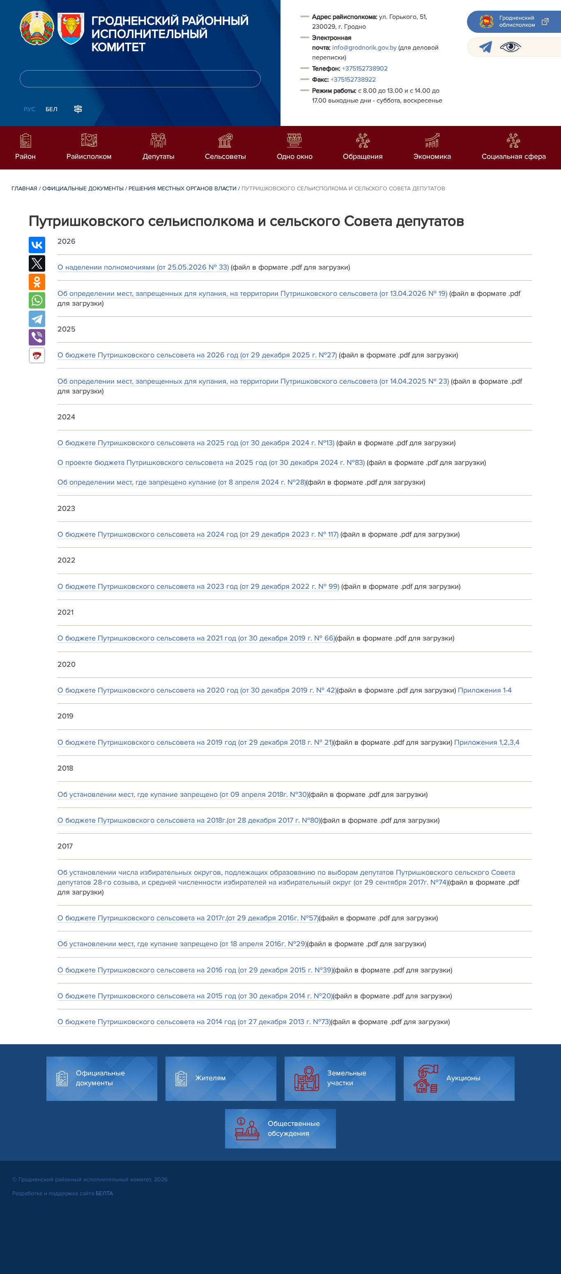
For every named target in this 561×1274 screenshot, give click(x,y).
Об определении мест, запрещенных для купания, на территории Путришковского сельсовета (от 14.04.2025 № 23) (253, 381)
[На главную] (37, 28)
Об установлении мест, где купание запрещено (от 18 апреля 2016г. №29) (182, 943)
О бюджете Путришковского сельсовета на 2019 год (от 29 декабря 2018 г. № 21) (195, 742)
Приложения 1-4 (485, 690)
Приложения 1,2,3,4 (487, 742)
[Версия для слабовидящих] (510, 47)
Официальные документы (83, 188)
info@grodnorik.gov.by (364, 47)
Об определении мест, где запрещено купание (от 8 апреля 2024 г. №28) (181, 482)
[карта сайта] (78, 108)
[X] (37, 263)
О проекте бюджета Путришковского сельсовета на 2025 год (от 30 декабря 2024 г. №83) (211, 462)
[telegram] (485, 47)
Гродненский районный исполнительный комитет (170, 34)
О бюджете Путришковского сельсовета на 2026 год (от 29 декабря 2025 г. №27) (197, 354)
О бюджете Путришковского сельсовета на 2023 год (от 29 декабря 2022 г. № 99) (198, 586)
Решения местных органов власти (183, 188)
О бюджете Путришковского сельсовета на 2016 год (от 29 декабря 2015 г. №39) (195, 969)
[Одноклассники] (37, 282)
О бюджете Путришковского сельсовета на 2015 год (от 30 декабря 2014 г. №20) (195, 995)
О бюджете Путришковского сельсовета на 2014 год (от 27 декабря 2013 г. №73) (194, 1021)
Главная (24, 188)
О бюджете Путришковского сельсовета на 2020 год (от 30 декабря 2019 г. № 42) (197, 690)
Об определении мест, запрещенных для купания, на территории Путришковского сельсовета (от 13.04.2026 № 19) (252, 293)
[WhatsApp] (37, 300)
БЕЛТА (104, 1193)
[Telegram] (37, 319)
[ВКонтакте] (37, 245)
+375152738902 (365, 68)
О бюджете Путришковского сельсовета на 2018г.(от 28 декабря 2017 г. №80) (188, 820)
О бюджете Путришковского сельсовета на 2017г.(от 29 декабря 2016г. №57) (188, 917)
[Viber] (37, 337)
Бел (51, 109)
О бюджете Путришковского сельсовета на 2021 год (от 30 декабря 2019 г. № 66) (196, 638)
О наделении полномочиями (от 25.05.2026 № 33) (143, 267)
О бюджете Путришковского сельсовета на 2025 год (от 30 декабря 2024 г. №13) (195, 442)
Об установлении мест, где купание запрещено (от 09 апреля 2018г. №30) (182, 794)
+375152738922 (353, 79)
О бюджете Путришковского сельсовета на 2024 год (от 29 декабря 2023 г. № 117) (197, 534)
